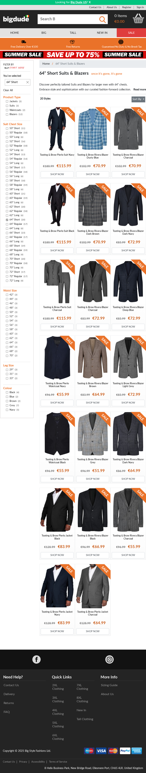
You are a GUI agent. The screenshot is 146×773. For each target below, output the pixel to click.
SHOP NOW (57, 174)
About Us (112, 7)
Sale (131, 32)
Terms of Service (58, 762)
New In (81, 710)
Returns (9, 703)
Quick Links (62, 677)
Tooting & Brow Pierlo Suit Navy (57, 155)
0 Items (120, 16)
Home (46, 64)
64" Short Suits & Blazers (70, 64)
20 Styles (45, 98)
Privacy (23, 762)
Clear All (8, 90)
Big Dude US (79, 2)
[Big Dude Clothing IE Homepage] (16, 18)
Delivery (9, 694)
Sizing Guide (109, 685)
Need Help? (13, 677)
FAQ (7, 711)
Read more (139, 89)
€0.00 (119, 22)
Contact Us (95, 7)
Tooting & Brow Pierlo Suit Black (57, 231)
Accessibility (38, 762)
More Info (109, 677)
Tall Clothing (85, 719)
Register (126, 7)
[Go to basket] (138, 18)
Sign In (140, 7)
